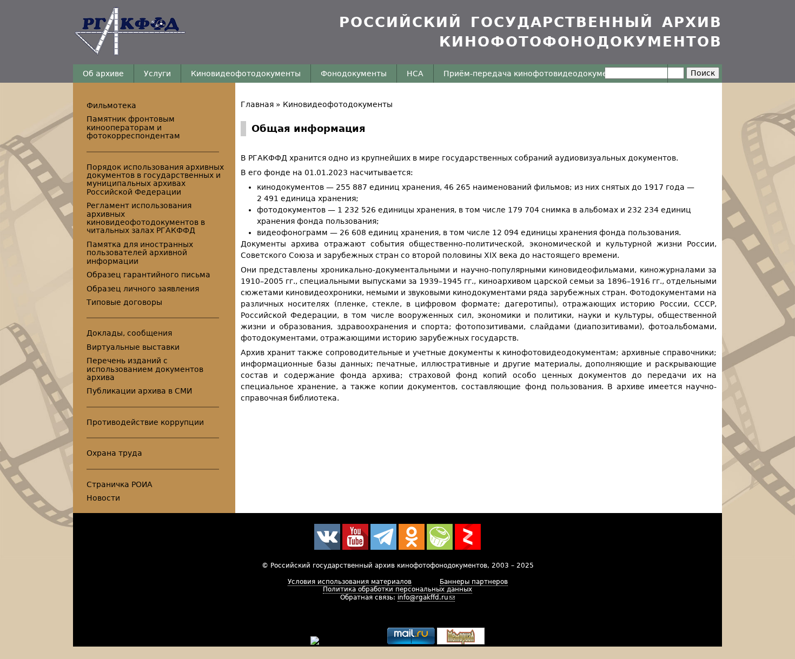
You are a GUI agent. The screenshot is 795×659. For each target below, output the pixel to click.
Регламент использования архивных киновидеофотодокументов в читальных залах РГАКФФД (146, 218)
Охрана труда (114, 453)
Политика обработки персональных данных (397, 589)
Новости (103, 498)
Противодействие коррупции (145, 422)
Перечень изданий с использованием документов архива (145, 369)
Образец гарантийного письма (148, 274)
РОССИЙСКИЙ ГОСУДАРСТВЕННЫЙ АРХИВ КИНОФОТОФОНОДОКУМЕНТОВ (530, 32)
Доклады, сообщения (129, 333)
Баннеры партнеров (474, 581)
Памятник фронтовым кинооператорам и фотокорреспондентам (133, 127)
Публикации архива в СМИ (139, 391)
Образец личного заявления (143, 288)
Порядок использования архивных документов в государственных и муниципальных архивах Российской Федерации (155, 179)
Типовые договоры (124, 302)
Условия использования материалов (350, 581)
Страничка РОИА (120, 484)
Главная (257, 104)
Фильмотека (111, 105)
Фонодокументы (354, 73)
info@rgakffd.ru (423, 597)
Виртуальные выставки (133, 347)
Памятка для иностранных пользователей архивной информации (140, 252)
